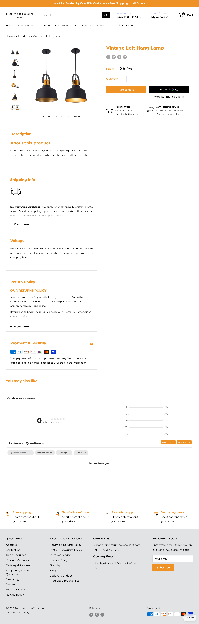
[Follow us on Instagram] (97, 614)
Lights (42, 25)
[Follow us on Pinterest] (102, 614)
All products (23, 36)
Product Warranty (17, 560)
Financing (12, 579)
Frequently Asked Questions (17, 572)
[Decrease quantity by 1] (123, 79)
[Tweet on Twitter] (119, 56)
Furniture (103, 25)
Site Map (55, 565)
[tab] (35, 443)
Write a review (184, 442)
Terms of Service (16, 589)
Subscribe (163, 567)
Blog (53, 570)
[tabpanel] (99, 473)
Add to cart (126, 89)
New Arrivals (83, 25)
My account (159, 17)
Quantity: (112, 78)
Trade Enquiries (16, 555)
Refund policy (15, 594)
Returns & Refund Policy (65, 544)
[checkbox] (81, 452)
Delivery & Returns (18, 565)
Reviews (11, 584)
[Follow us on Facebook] (91, 614)
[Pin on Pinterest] (114, 56)
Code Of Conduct (61, 575)
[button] (146, 407)
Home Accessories (18, 25)
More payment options (169, 96)
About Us (123, 25)
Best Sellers (62, 25)
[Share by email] (125, 56)
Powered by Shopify (17, 612)
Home (9, 36)
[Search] (106, 15)
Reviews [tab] (15, 443)
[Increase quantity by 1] (140, 79)
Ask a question (168, 442)
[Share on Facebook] (108, 56)
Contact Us (13, 550)
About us (12, 544)
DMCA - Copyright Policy (66, 550)
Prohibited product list (64, 580)
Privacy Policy (59, 560)
